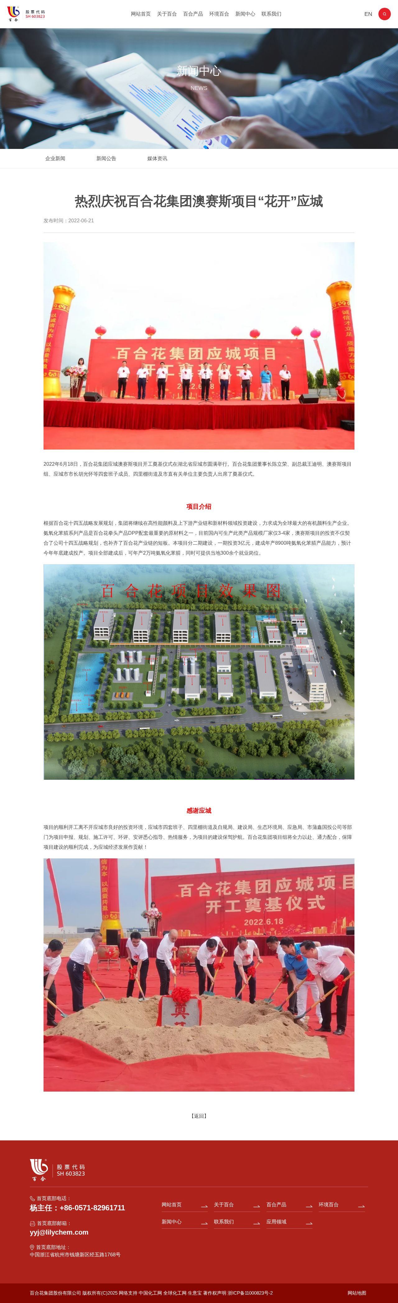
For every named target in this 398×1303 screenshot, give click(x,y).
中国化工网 (150, 1293)
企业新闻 (55, 158)
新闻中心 (245, 13)
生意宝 (195, 1293)
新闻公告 (106, 158)
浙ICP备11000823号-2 (250, 1293)
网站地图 (357, 1293)
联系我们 (271, 13)
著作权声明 (215, 1293)
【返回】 (199, 1116)
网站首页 (141, 13)
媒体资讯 (157, 158)
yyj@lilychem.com (59, 1232)
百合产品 (193, 13)
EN (368, 14)
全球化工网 (175, 1293)
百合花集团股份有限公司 (55, 1293)
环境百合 (219, 13)
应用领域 (276, 1221)
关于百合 (167, 13)
